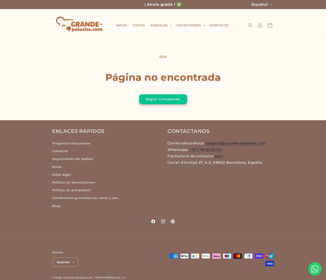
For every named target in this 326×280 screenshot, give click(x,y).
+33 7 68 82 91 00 (206, 150)
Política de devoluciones (73, 182)
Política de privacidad (71, 190)
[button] (160, 25)
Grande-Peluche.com (78, 277)
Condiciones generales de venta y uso (85, 198)
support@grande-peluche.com (235, 143)
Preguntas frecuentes (71, 143)
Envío (57, 167)
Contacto (60, 151)
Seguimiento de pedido (73, 159)
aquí (218, 156)
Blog (56, 206)
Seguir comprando (163, 99)
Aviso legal (61, 175)
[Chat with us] (315, 269)
